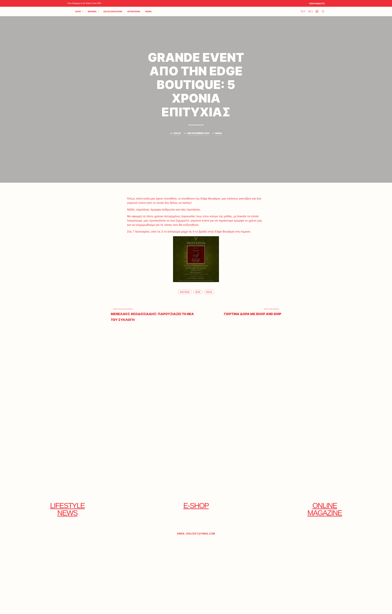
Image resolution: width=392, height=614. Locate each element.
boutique (185, 292)
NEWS (148, 11)
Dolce (177, 133)
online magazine (324, 509)
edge (197, 292)
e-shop (196, 505)
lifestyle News (67, 509)
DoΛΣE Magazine (113, 11)
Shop (78, 11)
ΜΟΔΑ (218, 133)
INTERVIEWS (133, 11)
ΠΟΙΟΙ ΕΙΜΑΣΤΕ (317, 3)
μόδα (209, 292)
